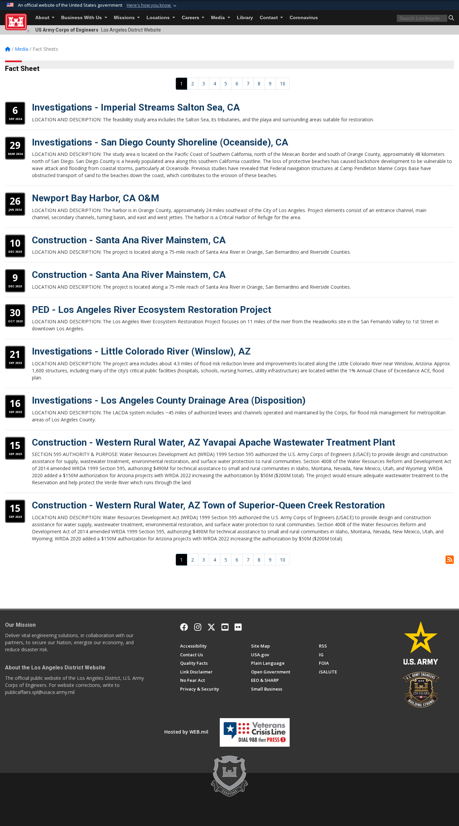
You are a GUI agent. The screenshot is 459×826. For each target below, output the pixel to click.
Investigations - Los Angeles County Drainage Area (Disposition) (168, 400)
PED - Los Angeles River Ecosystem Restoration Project (151, 309)
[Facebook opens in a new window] (184, 627)
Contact (269, 17)
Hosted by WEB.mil (186, 732)
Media (218, 17)
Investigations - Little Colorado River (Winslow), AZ (141, 351)
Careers (191, 17)
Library (245, 17)
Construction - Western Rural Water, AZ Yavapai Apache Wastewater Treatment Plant (213, 442)
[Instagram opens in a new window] (197, 627)
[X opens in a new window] (211, 627)
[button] (152, 5)
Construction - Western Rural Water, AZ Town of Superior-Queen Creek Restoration (208, 505)
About (43, 17)
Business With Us (82, 17)
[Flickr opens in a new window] (238, 627)
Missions (125, 17)
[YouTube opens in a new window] (224, 627)
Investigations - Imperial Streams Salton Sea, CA (136, 107)
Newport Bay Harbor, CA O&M (95, 198)
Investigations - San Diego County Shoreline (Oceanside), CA (160, 142)
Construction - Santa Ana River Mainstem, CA (129, 240)
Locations (159, 17)
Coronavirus (304, 17)
